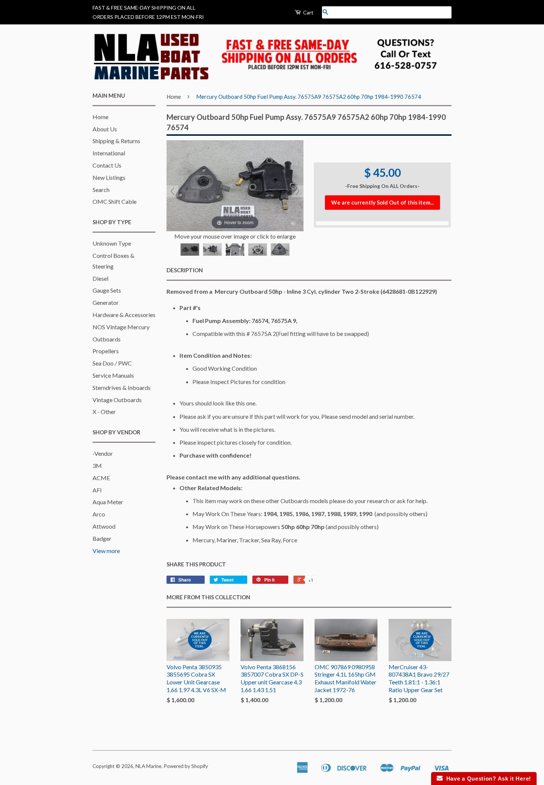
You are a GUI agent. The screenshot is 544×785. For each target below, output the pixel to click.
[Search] (325, 12)
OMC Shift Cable (115, 201)
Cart (307, 12)
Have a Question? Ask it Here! (487, 778)
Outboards (107, 339)
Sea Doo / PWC (112, 363)
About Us (105, 128)
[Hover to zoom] (235, 184)
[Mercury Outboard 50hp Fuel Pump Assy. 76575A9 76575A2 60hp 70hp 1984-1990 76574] (190, 249)
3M (97, 465)
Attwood (104, 526)
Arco (99, 514)
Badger (102, 538)
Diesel (100, 278)
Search (101, 189)
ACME (101, 477)
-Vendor (103, 453)
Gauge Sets (107, 290)
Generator (106, 302)
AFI (97, 489)
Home (100, 116)
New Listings (109, 177)
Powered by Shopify (186, 766)
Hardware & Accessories (124, 314)
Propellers (106, 350)
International (109, 152)
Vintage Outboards (117, 399)
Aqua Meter (108, 501)
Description (185, 270)
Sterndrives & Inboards (122, 387)
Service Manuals (113, 375)
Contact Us (107, 165)
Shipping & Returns (116, 140)
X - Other (104, 411)
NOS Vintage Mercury (121, 326)
